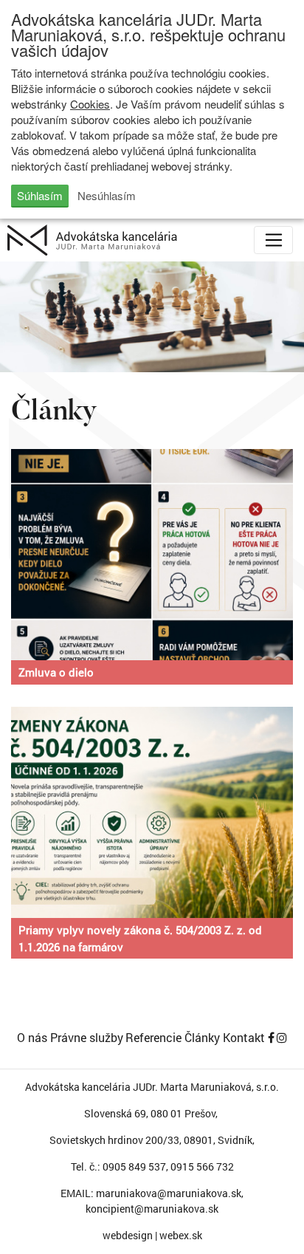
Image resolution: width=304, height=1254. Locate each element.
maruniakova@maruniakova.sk (168, 1193)
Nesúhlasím (106, 195)
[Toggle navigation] (273, 240)
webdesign (128, 1235)
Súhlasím (40, 195)
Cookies (90, 104)
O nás (32, 1037)
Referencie (153, 1037)
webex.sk (180, 1235)
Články (202, 1037)
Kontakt (244, 1037)
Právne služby (86, 1037)
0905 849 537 (134, 1166)
